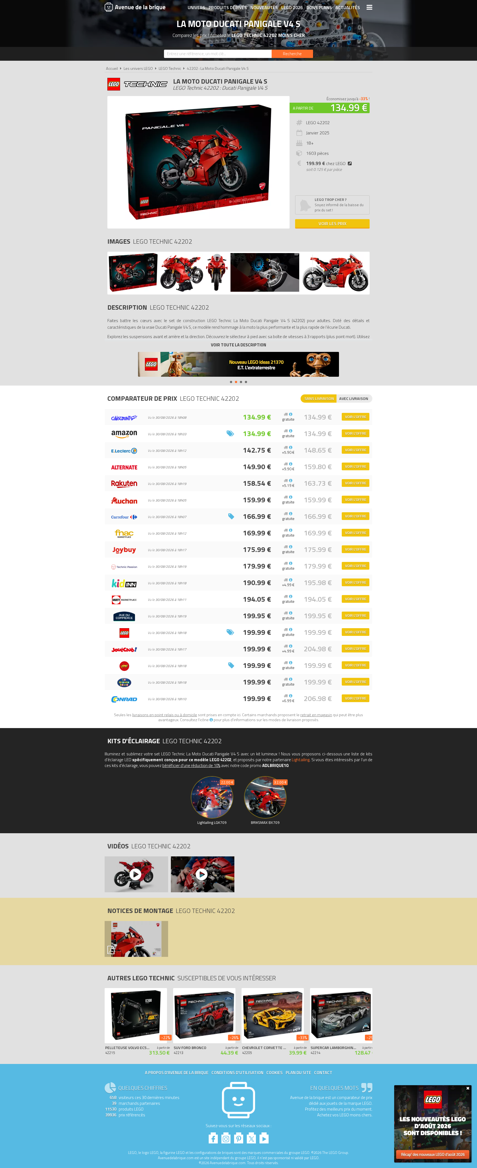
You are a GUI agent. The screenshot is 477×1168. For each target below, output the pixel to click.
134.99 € (348, 107)
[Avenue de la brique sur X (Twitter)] (251, 1136)
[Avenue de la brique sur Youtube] (264, 1136)
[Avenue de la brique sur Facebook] (213, 1136)
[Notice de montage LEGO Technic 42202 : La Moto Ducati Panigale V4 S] (136, 939)
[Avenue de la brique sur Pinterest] (239, 1136)
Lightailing (300, 759)
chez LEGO (326, 163)
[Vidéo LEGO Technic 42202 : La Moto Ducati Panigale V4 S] (136, 874)
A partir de (303, 108)
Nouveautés (264, 7)
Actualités (347, 7)
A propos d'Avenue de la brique (176, 1072)
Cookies (274, 1072)
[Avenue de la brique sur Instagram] (226, 1136)
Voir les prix (332, 223)
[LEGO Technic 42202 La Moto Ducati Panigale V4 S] (133, 290)
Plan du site (298, 1072)
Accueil (112, 68)
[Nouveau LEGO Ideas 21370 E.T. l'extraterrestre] (238, 365)
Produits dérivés (228, 7)
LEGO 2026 (292, 7)
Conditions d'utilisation (237, 1072)
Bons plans (319, 7)
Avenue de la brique (135, 7)
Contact (323, 1072)
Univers (196, 7)
